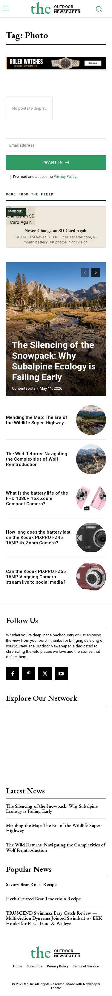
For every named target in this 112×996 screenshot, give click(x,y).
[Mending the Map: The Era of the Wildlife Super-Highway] (91, 420)
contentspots (24, 388)
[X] (44, 673)
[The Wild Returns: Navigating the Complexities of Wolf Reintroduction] (91, 459)
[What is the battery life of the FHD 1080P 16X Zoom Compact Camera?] (91, 499)
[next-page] (95, 272)
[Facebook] (12, 673)
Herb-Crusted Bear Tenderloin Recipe (43, 899)
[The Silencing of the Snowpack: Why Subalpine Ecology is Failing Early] (56, 329)
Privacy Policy (65, 177)
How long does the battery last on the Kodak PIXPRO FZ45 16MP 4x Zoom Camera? (38, 537)
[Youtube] (61, 673)
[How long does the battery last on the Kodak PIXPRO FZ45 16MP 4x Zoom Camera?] (91, 538)
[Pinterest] (28, 673)
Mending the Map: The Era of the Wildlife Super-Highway (36, 420)
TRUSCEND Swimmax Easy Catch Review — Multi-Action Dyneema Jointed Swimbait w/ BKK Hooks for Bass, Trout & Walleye (54, 918)
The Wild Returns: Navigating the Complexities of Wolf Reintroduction (36, 459)
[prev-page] (85, 272)
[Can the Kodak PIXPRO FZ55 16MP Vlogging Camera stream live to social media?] (91, 577)
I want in (52, 162)
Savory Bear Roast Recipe (31, 884)
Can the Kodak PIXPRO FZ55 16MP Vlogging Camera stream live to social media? (36, 577)
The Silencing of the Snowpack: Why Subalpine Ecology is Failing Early (54, 361)
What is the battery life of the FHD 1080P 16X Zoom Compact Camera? (37, 498)
